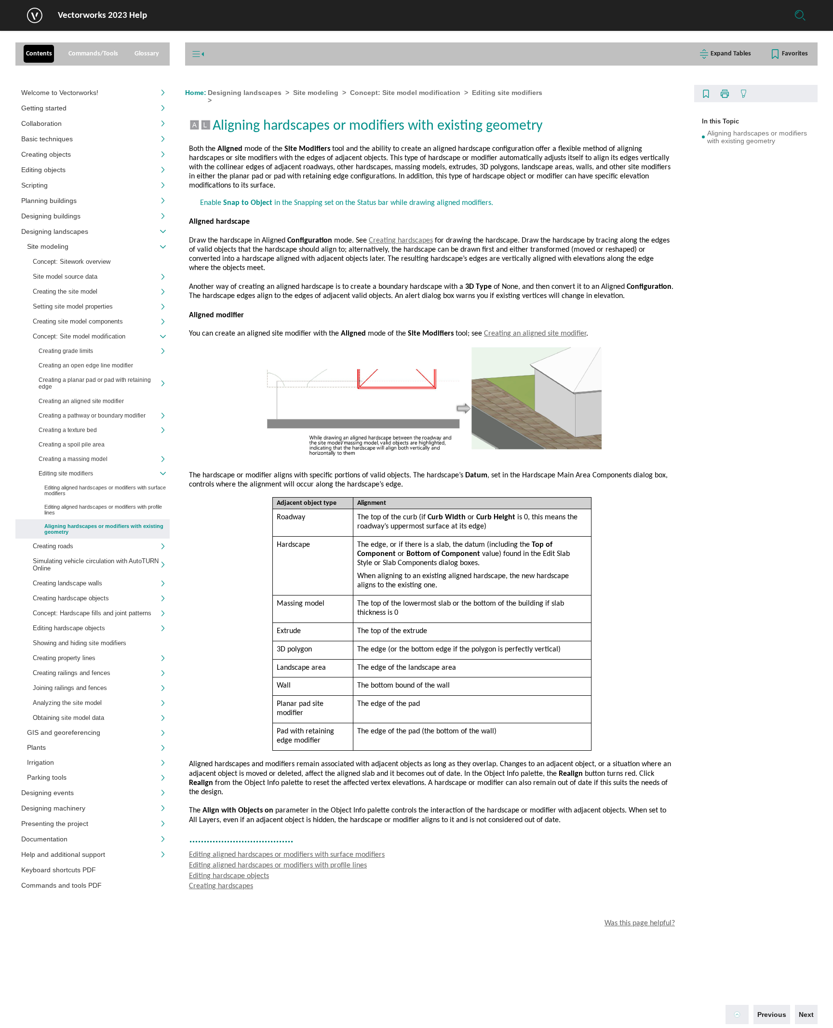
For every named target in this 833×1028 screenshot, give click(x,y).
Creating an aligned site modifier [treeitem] (81, 401)
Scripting (34, 185)
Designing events (47, 793)
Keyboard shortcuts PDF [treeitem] (58, 870)
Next (806, 1014)
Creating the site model (65, 291)
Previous (771, 1014)
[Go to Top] (737, 1014)
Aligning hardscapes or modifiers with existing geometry (757, 137)
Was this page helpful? (640, 923)
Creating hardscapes (401, 240)
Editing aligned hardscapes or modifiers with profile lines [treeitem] (103, 509)
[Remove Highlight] (743, 93)
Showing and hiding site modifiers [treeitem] (79, 643)
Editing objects (43, 170)
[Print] (724, 93)
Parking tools (47, 777)
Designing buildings (51, 216)
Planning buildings (49, 200)
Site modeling (47, 246)
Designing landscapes (54, 231)
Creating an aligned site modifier (535, 334)
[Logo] (34, 15)
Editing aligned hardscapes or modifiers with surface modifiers (287, 855)
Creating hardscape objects (71, 598)
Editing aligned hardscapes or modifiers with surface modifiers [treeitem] (105, 490)
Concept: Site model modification (79, 336)
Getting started (44, 108)
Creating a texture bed (68, 430)
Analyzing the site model (67, 702)
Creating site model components (78, 321)
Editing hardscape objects (69, 628)
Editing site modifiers (507, 92)
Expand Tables (731, 53)
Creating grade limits (66, 351)
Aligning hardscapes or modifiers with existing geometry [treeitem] (103, 529)
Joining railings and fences (70, 687)
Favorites (795, 53)
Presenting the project (54, 823)
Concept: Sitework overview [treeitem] (71, 261)
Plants (36, 747)
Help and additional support (63, 854)
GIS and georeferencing (63, 732)
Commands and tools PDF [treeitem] (61, 885)
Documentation (44, 839)
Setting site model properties (73, 306)
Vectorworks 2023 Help (102, 15)
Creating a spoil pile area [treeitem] (72, 444)
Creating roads (53, 546)
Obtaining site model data (68, 717)
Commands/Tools (93, 53)
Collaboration (41, 123)
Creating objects (46, 154)
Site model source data (65, 276)
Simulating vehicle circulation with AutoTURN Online (96, 564)
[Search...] (800, 15)
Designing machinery (53, 808)
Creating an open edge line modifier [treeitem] (86, 365)
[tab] (39, 54)
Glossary (146, 53)
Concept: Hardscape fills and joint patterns (92, 613)
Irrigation (40, 762)
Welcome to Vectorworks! (59, 92)
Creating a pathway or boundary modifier (92, 415)
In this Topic (720, 121)
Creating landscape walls (67, 583)
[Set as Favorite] (705, 93)
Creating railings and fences (71, 672)
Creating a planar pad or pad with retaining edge (95, 383)
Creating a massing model (73, 459)
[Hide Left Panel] (198, 54)
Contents (39, 53)
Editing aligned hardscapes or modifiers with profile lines (278, 865)
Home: (195, 92)
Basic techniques (47, 139)
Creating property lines (64, 658)
